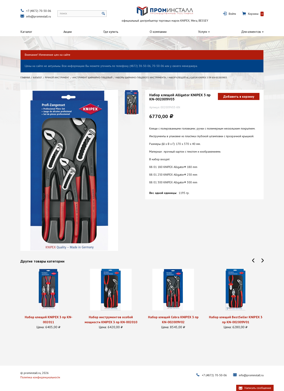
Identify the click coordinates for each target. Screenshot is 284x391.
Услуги (202, 32)
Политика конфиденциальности (40, 377)
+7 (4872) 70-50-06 (38, 11)
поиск (63, 13)
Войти (232, 14)
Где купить (110, 32)
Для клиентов (251, 32)
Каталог (26, 32)
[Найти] (103, 13)
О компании (158, 32)
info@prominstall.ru (38, 16)
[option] (48, 299)
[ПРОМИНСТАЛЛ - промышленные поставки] (165, 11)
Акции (67, 32)
